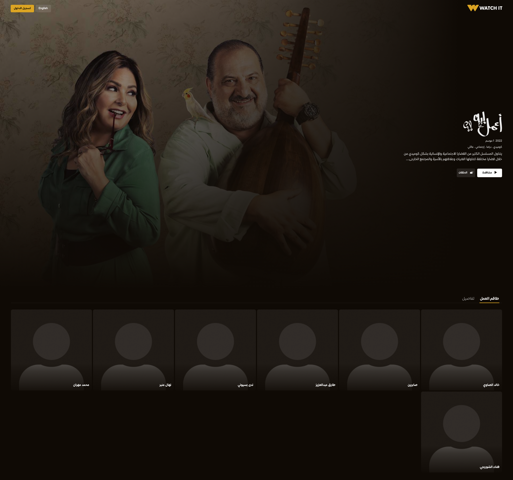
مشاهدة (487, 173)
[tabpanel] (256, 391)
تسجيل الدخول (22, 8)
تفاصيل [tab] (468, 299)
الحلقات (463, 173)
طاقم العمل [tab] (489, 299)
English (43, 8)
